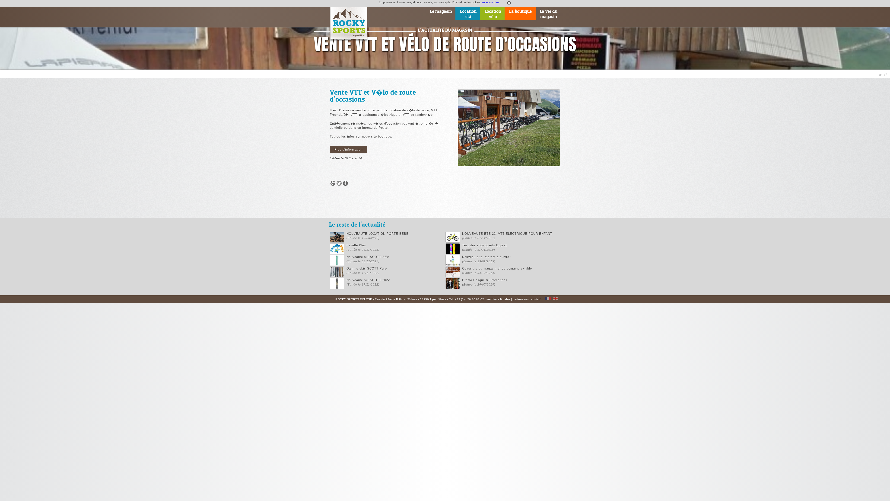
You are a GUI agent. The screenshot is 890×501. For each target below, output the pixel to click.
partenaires (521, 299)
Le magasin (441, 11)
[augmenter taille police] (885, 75)
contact (536, 299)
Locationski (468, 14)
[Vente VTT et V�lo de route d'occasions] (509, 165)
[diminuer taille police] (881, 75)
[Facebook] (345, 185)
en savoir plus (490, 2)
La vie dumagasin (548, 14)
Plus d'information (348, 149)
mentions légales (498, 299)
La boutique (520, 11)
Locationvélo (493, 14)
